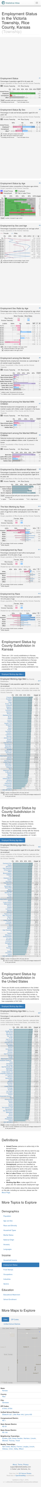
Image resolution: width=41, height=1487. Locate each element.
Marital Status (8, 1235)
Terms (20, 1464)
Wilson (21, 1449)
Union (11, 1449)
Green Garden (17, 1438)
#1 (40, 78)
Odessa (5, 1449)
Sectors (6, 1284)
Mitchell (5, 1440)
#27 (39, 1013)
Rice (3, 1396)
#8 (40, 435)
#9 (40, 469)
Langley (25, 1446)
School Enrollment (10, 1299)
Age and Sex (8, 1221)
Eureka (4, 1438)
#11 (39, 549)
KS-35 (4, 1426)
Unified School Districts (12, 1324)
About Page (6, 1192)
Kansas (5, 1390)
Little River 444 (18, 1414)
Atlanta (13, 1446)
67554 (10, 1408)
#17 (39, 681)
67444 (4, 1408)
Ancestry (6, 1244)
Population (7, 1216)
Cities (5, 1319)
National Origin (8, 1240)
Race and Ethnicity (10, 1225)
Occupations (7, 1274)
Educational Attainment (11, 1294)
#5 (40, 308)
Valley (16, 1449)
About (15, 1464)
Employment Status (10, 1265)
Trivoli (17, 1440)
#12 (39, 593)
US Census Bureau (25, 1473)
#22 (39, 847)
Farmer (19, 1446)
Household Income (10, 1260)
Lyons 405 (28, 1414)
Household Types (9, 1230)
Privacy (25, 1464)
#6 (40, 357)
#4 (40, 225)
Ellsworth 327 (7, 1414)
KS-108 (5, 1432)
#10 (39, 506)
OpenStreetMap (20, 1475)
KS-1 (4, 1420)
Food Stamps (8, 1269)
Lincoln (33, 1438)
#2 (40, 109)
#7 (40, 403)
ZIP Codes (15, 1319)
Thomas (12, 1440)
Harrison (27, 1438)
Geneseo (5, 1402)
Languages (7, 1249)
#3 (40, 183)
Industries (6, 1279)
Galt (9, 1438)
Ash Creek (6, 1446)
